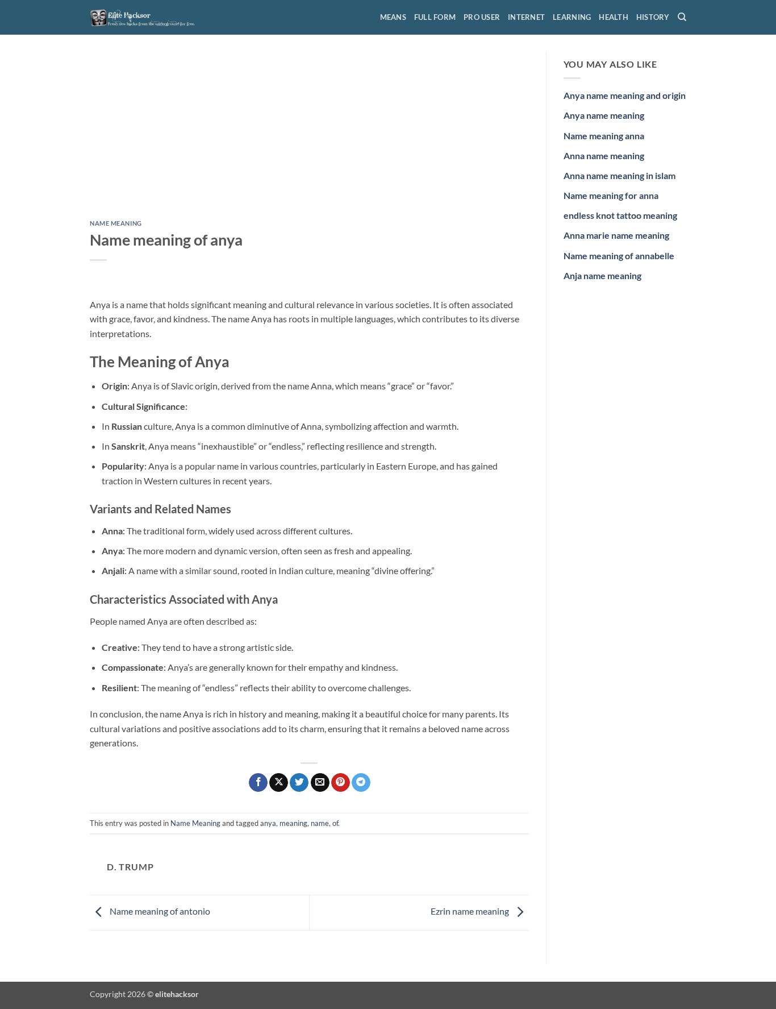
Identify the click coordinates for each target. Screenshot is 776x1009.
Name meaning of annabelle (619, 255)
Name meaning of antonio (159, 911)
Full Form (435, 17)
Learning (572, 17)
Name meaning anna (604, 135)
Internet (526, 17)
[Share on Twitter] (299, 782)
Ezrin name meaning (471, 911)
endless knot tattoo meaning (620, 215)
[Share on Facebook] (258, 782)
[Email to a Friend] (320, 782)
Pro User (482, 17)
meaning (293, 823)
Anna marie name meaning (616, 235)
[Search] (682, 17)
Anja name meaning (602, 275)
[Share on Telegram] (361, 782)
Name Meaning (116, 223)
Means (393, 17)
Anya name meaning (604, 115)
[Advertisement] (309, 135)
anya (268, 823)
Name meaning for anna (611, 195)
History (653, 17)
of (335, 823)
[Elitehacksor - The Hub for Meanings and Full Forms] (146, 17)
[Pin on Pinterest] (340, 782)
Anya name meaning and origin (625, 95)
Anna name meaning (604, 155)
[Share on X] (278, 782)
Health (613, 17)
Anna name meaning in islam (619, 175)
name (320, 823)
